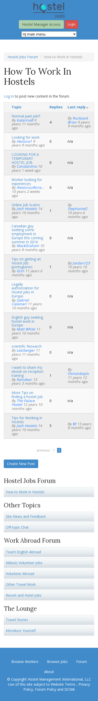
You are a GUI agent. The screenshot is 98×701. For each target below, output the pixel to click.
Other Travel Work (21, 584)
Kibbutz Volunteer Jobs (24, 562)
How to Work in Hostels (25, 492)
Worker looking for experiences (27, 181)
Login (71, 24)
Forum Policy (45, 689)
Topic (17, 107)
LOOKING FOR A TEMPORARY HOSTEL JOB (25, 158)
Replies (56, 107)
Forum (81, 661)
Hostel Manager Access (41, 24)
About (49, 671)
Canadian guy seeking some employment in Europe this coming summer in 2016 (27, 234)
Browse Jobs (57, 661)
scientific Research (27, 346)
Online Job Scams (26, 204)
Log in (9, 96)
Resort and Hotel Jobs (23, 595)
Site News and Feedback (26, 516)
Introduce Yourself (21, 630)
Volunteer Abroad (20, 573)
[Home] (49, 9)
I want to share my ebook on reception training (27, 371)
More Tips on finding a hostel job (27, 394)
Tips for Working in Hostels (27, 419)
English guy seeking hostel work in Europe (27, 321)
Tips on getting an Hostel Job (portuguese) (26, 263)
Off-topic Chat (17, 527)
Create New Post (21, 463)
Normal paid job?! (26, 116)
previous (43, 450)
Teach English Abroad (23, 552)
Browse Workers (24, 661)
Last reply (77, 107)
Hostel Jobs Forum (23, 56)
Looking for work (25, 137)
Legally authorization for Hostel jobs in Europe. (25, 290)
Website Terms (63, 684)
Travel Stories (17, 619)
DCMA (69, 689)
